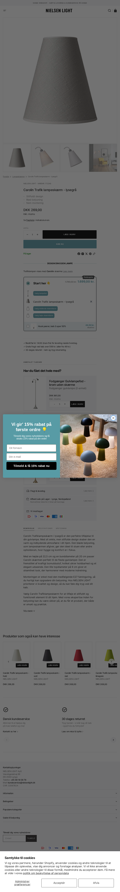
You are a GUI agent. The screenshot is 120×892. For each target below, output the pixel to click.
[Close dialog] (113, 418)
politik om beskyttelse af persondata (46, 873)
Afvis (96, 882)
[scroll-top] (60, 885)
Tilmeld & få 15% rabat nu (31, 465)
